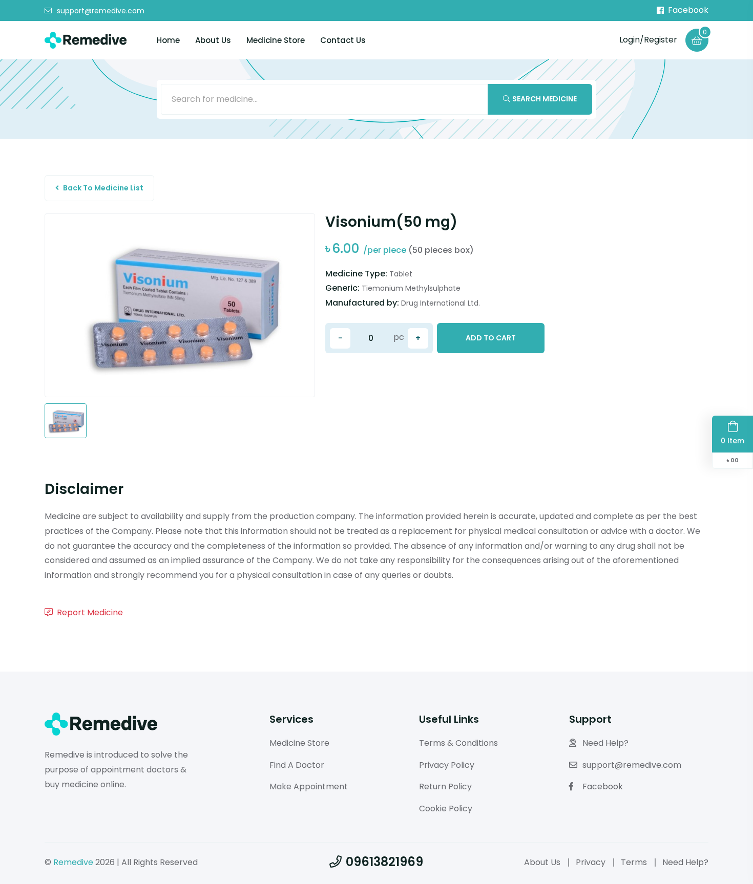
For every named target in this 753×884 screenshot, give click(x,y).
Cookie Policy (445, 808)
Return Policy (445, 786)
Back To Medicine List (103, 188)
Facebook (688, 10)
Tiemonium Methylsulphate (411, 288)
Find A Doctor (296, 765)
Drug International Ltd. (440, 303)
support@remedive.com (100, 10)
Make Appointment (308, 786)
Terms (634, 862)
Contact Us (343, 40)
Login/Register (648, 40)
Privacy (590, 862)
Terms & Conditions (458, 743)
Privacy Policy (446, 765)
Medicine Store (275, 40)
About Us (213, 40)
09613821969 (384, 861)
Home (168, 40)
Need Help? (605, 743)
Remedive (73, 862)
